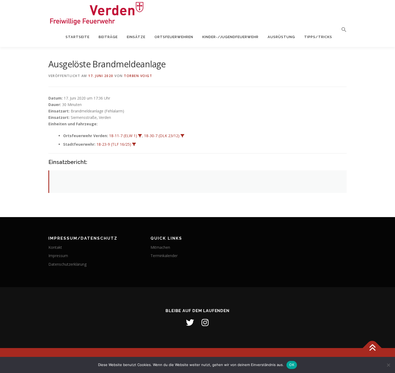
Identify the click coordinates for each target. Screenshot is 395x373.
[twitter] (190, 323)
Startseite (77, 37)
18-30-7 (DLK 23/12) (161, 135)
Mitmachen (160, 247)
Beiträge (108, 37)
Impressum (58, 255)
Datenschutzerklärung (67, 264)
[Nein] (388, 365)
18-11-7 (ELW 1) (123, 135)
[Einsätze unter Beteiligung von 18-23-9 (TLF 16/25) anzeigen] (134, 144)
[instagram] (205, 323)
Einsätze (136, 37)
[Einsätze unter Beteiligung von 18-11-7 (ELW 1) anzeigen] (140, 136)
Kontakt (55, 247)
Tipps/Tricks (318, 37)
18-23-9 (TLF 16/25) (113, 144)
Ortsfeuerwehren (174, 37)
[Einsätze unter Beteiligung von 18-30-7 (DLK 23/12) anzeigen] (182, 136)
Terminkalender (164, 255)
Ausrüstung (281, 37)
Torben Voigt (138, 76)
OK (291, 365)
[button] (342, 30)
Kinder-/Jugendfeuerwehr (230, 37)
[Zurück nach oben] (372, 347)
